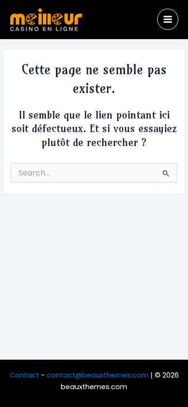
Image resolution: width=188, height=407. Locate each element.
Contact (24, 375)
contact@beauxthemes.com (97, 375)
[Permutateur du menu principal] (167, 19)
